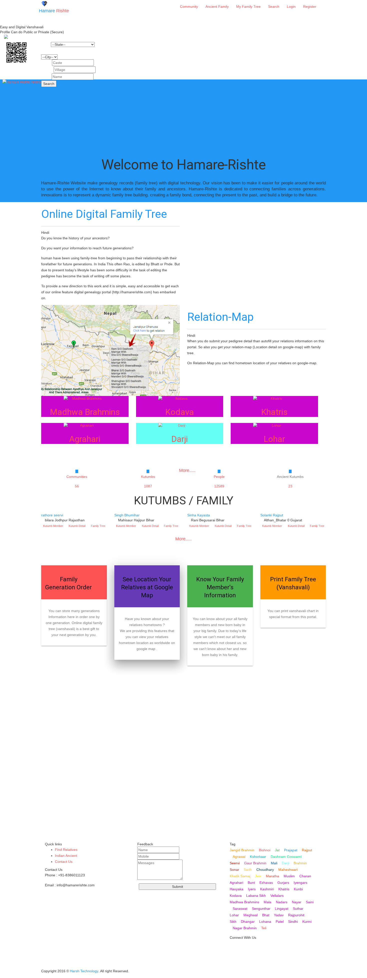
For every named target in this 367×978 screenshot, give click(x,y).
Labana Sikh (256, 896)
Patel (280, 922)
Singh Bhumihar (127, 515)
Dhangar (248, 922)
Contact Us (63, 862)
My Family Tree (248, 6)
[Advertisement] (183, 114)
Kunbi (298, 889)
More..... (183, 538)
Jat (277, 850)
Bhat (265, 915)
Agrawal (239, 857)
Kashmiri (267, 889)
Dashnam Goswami (286, 857)
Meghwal (250, 915)
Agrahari (236, 883)
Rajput (307, 850)
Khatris (283, 889)
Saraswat (240, 909)
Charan (305, 876)
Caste (46, 63)
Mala (267, 902)
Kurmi (307, 922)
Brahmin (300, 863)
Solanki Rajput (271, 515)
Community (189, 6)
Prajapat (290, 850)
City (44, 51)
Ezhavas (266, 883)
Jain (258, 876)
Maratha (272, 876)
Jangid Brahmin (242, 850)
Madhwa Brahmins (244, 902)
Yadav (279, 915)
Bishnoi (264, 850)
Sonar (234, 870)
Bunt (251, 883)
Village (47, 70)
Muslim (289, 876)
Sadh (248, 870)
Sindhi (293, 922)
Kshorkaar (258, 857)
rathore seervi (52, 515)
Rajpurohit (296, 915)
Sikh (233, 922)
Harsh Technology (84, 971)
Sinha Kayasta (198, 515)
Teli (263, 928)
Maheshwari (288, 870)
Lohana (265, 922)
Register (309, 6)
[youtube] (234, 948)
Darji (285, 863)
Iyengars (300, 883)
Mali (274, 863)
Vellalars (277, 896)
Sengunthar (261, 909)
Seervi (235, 863)
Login (291, 6)
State (45, 44)
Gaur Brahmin (255, 863)
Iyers (252, 889)
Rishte (54, 10)
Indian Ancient (66, 856)
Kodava (236, 896)
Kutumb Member (53, 525)
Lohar (234, 915)
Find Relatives (66, 850)
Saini (310, 902)
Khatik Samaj (240, 876)
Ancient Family (217, 6)
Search (273, 6)
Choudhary (265, 870)
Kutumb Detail (77, 525)
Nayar (296, 902)
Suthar (298, 909)
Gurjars (283, 883)
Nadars (281, 902)
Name (46, 77)
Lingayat (281, 909)
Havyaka (236, 889)
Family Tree (98, 525)
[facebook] (234, 964)
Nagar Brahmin (245, 928)
